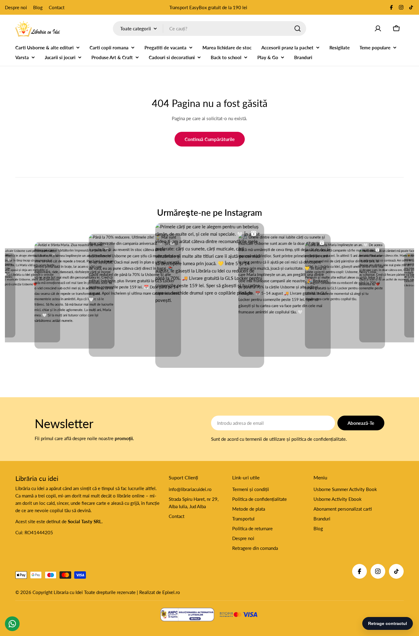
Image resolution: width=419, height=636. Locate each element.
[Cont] (378, 28)
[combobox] (209, 28)
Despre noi (16, 7)
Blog (38, 7)
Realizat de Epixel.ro (159, 592)
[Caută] (297, 28)
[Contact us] (12, 623)
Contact (56, 7)
